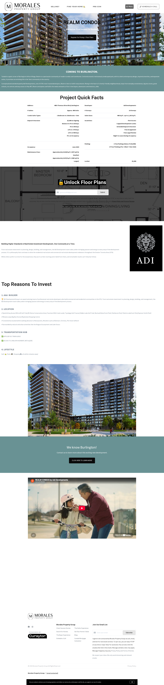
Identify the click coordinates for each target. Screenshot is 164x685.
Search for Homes (62, 631)
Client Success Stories (63, 628)
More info (104, 682)
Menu (131, 6)
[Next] (133, 400)
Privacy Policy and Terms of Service (123, 201)
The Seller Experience (81, 628)
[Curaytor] (37, 638)
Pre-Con (97, 6)
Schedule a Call (61, 638)
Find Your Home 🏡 (76, 6)
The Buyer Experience (63, 635)
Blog (76, 635)
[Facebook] (29, 627)
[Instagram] (32, 627)
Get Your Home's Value (81, 631)
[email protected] (52, 673)
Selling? (55, 6)
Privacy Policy (132, 666)
